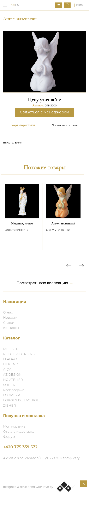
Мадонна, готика (22, 223)
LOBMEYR (11, 395)
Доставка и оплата (65, 125)
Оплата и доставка (19, 431)
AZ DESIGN (12, 374)
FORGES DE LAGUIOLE (22, 400)
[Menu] (5, 5)
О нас (8, 312)
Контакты (11, 328)
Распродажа (13, 390)
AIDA (7, 369)
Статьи (8, 322)
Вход (80, 5)
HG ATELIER (13, 379)
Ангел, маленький (63, 223)
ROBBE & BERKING (19, 354)
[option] (22, 216)
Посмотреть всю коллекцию (42, 283)
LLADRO (10, 359)
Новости (10, 317)
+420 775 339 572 (20, 447)
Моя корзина (14, 426)
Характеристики (23, 125)
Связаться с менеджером (44, 112)
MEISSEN (11, 349)
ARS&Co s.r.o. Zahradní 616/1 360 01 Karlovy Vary (41, 458)
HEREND (10, 364)
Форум (9, 436)
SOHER (9, 385)
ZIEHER (9, 405)
